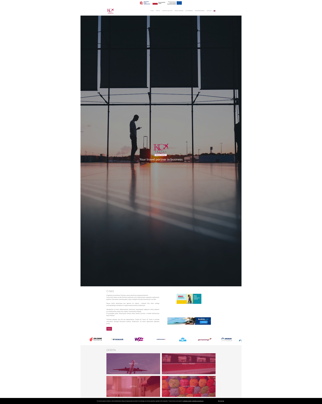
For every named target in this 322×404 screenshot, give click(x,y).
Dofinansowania (200, 10)
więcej (109, 329)
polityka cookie (187, 401)
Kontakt (209, 10)
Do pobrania (189, 10)
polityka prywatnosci (197, 401)
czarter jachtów (167, 10)
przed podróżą (179, 10)
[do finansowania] (161, 3)
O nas (152, 10)
